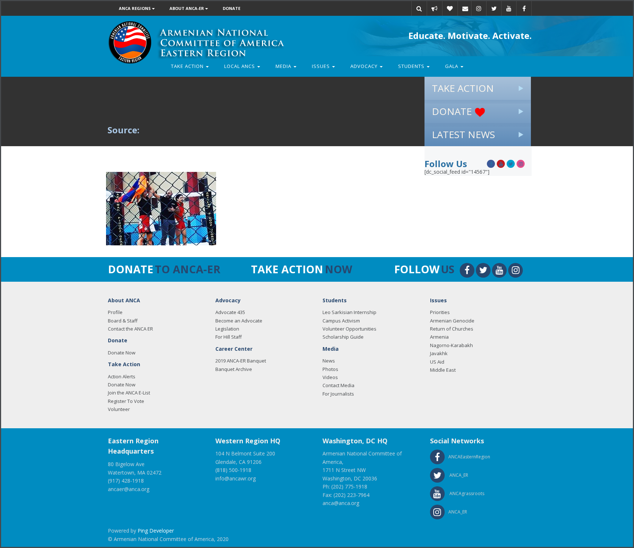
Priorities (440, 312)
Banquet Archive (233, 369)
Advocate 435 (230, 312)
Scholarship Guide (343, 337)
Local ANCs (240, 66)
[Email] (465, 8)
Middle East (443, 370)
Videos (330, 377)
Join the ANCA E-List (129, 392)
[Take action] (434, 8)
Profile (115, 312)
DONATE (453, 111)
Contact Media (338, 385)
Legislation (227, 328)
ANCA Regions (135, 8)
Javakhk (439, 353)
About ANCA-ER (187, 8)
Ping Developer (156, 530)
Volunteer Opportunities (349, 328)
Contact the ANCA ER (130, 328)
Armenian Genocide (452, 320)
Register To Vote (126, 401)
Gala (452, 66)
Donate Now (121, 352)
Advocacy (364, 66)
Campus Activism (341, 320)
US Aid (437, 361)
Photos (330, 369)
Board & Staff (123, 320)
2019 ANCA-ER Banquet (240, 360)
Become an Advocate (238, 320)
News (329, 360)
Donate (231, 8)
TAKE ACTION (463, 88)
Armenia (439, 337)
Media (284, 66)
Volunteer (119, 409)
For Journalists (338, 393)
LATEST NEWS (463, 134)
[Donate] (449, 8)
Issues (321, 66)
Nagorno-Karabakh (451, 345)
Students (412, 66)
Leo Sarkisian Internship (349, 312)
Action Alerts (121, 376)
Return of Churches (451, 328)
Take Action (188, 66)
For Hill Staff (228, 337)
